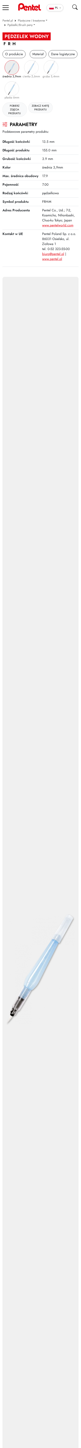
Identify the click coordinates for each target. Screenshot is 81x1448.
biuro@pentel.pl (53, 254)
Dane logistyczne (63, 54)
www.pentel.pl (52, 259)
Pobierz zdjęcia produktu (14, 109)
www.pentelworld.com (57, 225)
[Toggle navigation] (5, 7)
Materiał (38, 54)
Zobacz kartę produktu (40, 107)
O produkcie (14, 54)
